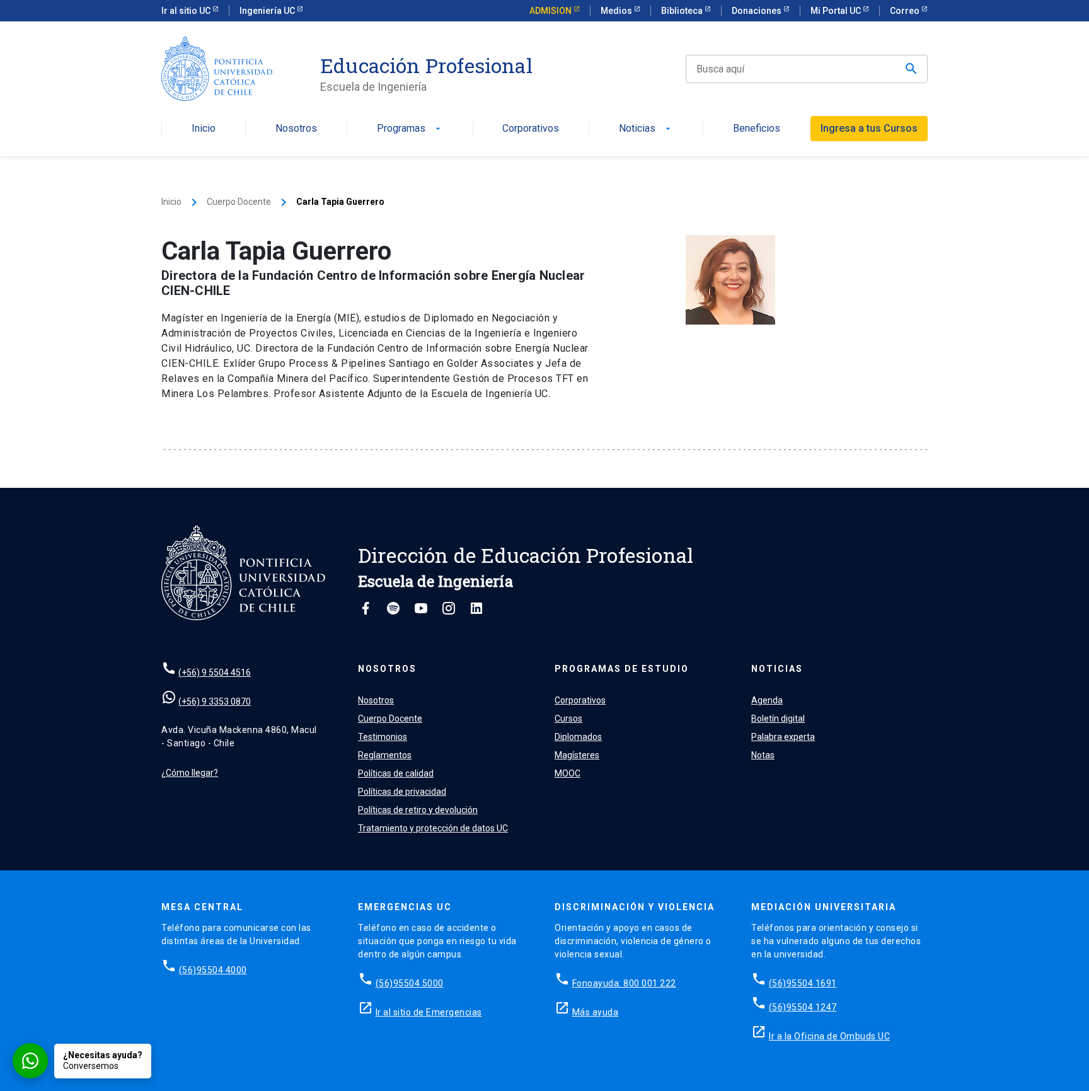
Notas (763, 755)
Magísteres (577, 755)
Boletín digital (778, 718)
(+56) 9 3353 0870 (214, 701)
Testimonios (382, 737)
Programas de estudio (622, 669)
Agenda (767, 700)
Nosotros (296, 129)
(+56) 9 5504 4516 (214, 672)
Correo (905, 11)
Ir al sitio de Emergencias (429, 1012)
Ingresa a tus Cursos (869, 128)
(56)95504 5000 (410, 983)
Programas (410, 129)
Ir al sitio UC (186, 11)
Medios (617, 11)
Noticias (646, 129)
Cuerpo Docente (239, 202)
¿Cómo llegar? (189, 773)
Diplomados (578, 737)
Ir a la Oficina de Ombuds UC (829, 1036)
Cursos (568, 718)
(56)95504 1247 (803, 1007)
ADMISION (551, 11)
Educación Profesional (426, 65)
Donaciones (757, 11)
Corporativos (530, 129)
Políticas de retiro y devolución (418, 810)
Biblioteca (683, 11)
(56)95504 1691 (803, 983)
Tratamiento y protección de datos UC (433, 828)
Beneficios (756, 129)
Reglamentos (385, 755)
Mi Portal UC (836, 11)
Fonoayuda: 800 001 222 (624, 983)
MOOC (567, 773)
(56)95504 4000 (213, 970)
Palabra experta (783, 737)
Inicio (204, 129)
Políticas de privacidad (402, 792)
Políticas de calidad (396, 773)
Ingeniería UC (268, 11)
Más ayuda (595, 1012)
